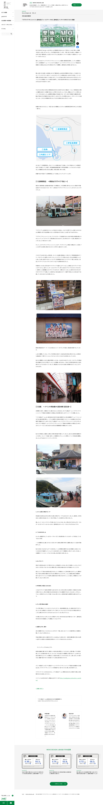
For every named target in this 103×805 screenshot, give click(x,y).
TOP (23, 794)
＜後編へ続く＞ (40, 688)
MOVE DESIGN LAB (30, 794)
